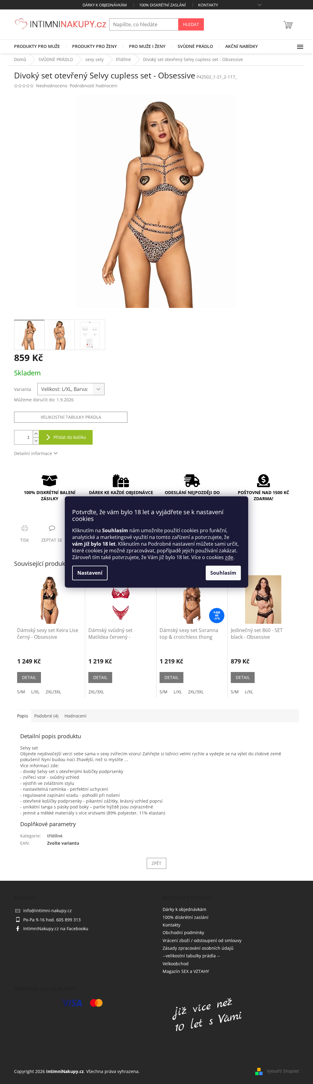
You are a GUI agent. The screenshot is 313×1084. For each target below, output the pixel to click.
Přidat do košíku (69, 437)
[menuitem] (37, 46)
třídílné (54, 836)
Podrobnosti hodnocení (93, 86)
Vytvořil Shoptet (283, 1071)
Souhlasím (223, 573)
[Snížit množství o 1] (36, 440)
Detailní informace (33, 453)
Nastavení (89, 573)
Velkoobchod (176, 964)
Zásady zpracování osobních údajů (198, 948)
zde (229, 557)
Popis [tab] (22, 716)
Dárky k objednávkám (105, 5)
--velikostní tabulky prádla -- (191, 956)
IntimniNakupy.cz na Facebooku (55, 928)
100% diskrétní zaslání (162, 5)
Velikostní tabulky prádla (71, 417)
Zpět (156, 863)
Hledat (191, 24)
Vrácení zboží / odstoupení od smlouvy (202, 940)
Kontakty (208, 5)
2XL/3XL (53, 692)
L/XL (35, 692)
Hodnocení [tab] (75, 716)
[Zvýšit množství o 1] (36, 433)
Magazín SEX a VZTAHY (186, 971)
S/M (21, 692)
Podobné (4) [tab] (46, 716)
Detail (29, 677)
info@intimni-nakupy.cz (47, 910)
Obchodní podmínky (183, 932)
